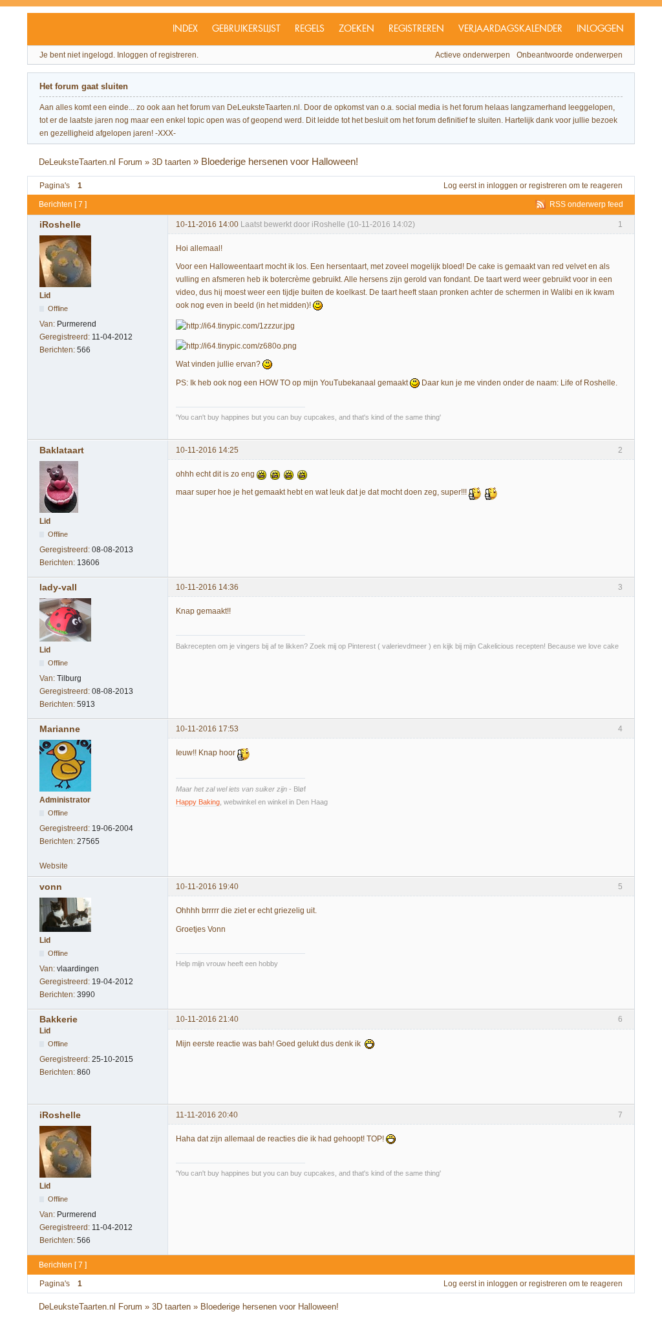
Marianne (59, 729)
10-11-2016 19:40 (207, 886)
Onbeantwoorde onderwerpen (570, 54)
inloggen (502, 185)
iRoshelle (60, 224)
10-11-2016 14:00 (207, 224)
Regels (310, 29)
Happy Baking (198, 802)
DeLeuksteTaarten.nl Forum (90, 162)
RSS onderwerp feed (586, 204)
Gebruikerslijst (246, 29)
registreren (548, 185)
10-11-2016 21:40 (207, 1019)
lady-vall (58, 587)
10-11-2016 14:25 (207, 450)
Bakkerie (58, 1019)
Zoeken (356, 29)
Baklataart (61, 450)
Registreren (416, 29)
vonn (50, 886)
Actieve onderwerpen (472, 54)
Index (185, 29)
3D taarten (171, 162)
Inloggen (600, 29)
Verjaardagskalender (510, 29)
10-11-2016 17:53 (207, 728)
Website (53, 865)
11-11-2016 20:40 (207, 1114)
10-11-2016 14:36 (207, 587)
